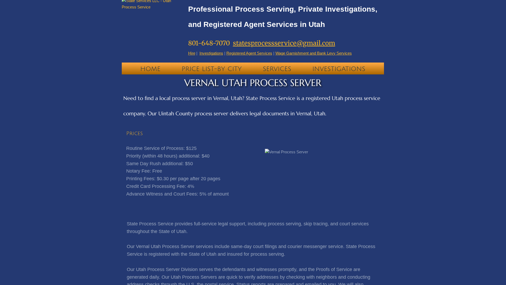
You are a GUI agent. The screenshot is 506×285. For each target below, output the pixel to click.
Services (277, 68)
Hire (191, 53)
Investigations (338, 68)
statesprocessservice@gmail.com (284, 43)
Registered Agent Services (249, 53)
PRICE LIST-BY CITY (212, 68)
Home (150, 68)
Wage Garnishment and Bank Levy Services (313, 53)
